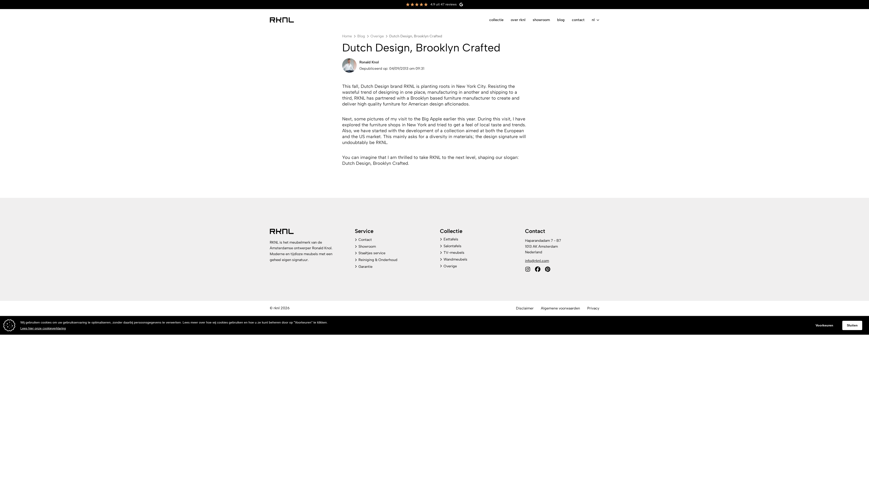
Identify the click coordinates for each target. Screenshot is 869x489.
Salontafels (452, 246)
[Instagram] (527, 269)
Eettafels (451, 239)
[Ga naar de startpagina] (282, 20)
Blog (561, 20)
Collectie (496, 20)
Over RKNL (518, 20)
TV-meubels (454, 252)
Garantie (365, 266)
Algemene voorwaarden (560, 308)
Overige (450, 266)
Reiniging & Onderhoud (377, 260)
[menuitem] (496, 20)
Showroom (541, 20)
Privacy (593, 308)
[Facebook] (537, 269)
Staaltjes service (371, 253)
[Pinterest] (547, 269)
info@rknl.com (537, 261)
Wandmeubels (455, 259)
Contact (578, 20)
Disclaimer (525, 308)
